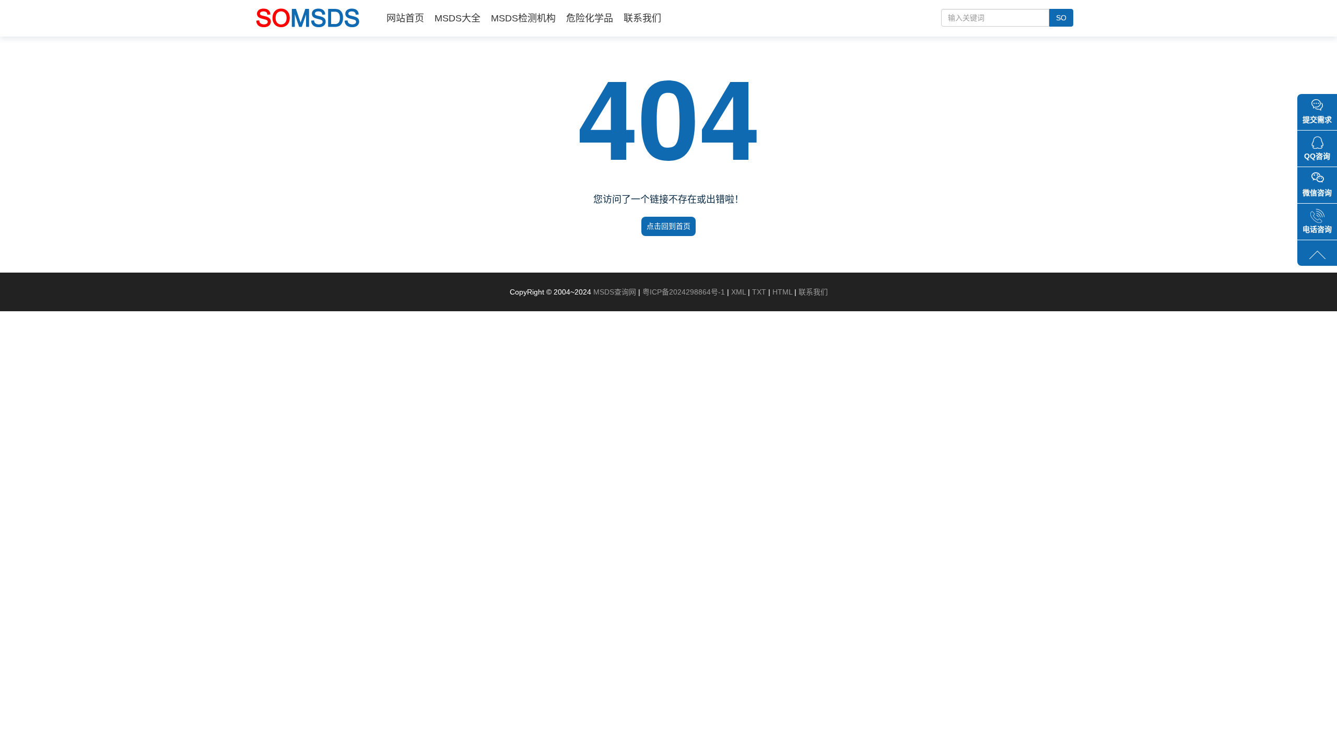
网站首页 (405, 18)
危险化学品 (589, 18)
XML (738, 292)
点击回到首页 (668, 226)
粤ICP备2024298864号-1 (683, 292)
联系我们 (642, 18)
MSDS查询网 (614, 292)
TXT (759, 292)
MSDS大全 (457, 18)
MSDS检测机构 (523, 18)
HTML (782, 292)
